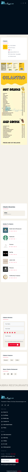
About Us (5, 412)
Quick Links (3, 409)
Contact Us (6, 421)
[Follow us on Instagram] (5, 405)
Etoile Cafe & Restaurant (15, 228)
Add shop (5, 437)
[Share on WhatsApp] (15, 374)
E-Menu (5, 440)
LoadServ (19, 471)
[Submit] (17, 460)
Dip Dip (11, 252)
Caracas (11, 244)
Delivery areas (13, 56)
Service (2, 431)
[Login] (23, 3)
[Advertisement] (14, 21)
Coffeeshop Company (14, 275)
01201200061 (13, 45)
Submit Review (13, 344)
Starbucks (11, 236)
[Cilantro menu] (3, 67)
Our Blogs (5, 415)
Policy (4, 427)
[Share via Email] (11, 374)
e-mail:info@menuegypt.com (8, 456)
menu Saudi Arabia (7, 424)
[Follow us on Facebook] (2, 405)
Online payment (7, 447)
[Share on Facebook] (4, 374)
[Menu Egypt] (7, 3)
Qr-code (5, 444)
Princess (11, 267)
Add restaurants (7, 434)
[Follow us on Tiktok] (8, 405)
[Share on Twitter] (8, 374)
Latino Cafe (12, 260)
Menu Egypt (13, 464)
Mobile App (6, 418)
